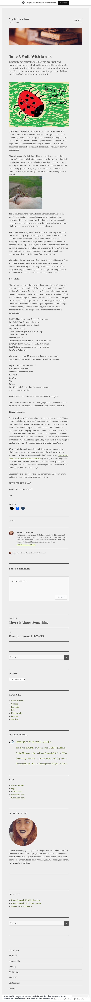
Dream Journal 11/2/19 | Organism (26, 903)
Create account (17, 785)
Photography (16, 713)
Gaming (14, 704)
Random (42, 553)
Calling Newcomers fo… (26, 753)
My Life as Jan (19, 19)
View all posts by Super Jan (26, 544)
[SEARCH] (66, 657)
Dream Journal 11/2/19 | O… (40, 742)
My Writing (14, 972)
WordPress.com (18, 798)
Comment (60, 597)
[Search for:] (36, 657)
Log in (14, 788)
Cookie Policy (46, 998)
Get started (63, 3)
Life (37, 553)
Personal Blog (15, 961)
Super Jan (15, 553)
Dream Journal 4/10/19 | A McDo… (51, 748)
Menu (77, 20)
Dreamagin (20, 742)
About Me (13, 956)
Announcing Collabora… (26, 758)
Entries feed (16, 791)
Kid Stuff (15, 707)
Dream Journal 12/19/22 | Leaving (25, 900)
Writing (14, 719)
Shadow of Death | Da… (26, 764)
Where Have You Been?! (21, 906)
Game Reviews (17, 701)
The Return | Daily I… (25, 748)
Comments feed (17, 794)
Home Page (14, 950)
